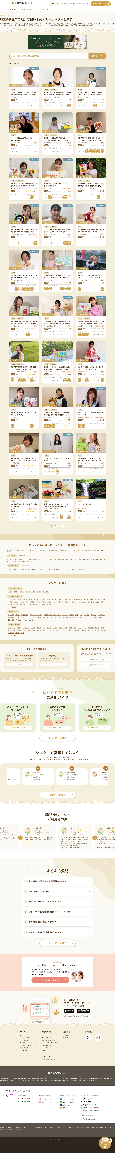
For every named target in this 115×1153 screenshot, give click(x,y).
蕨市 (27, 602)
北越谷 (55, 627)
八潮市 (84, 602)
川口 (44, 627)
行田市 (36, 599)
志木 (102, 627)
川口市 (30, 599)
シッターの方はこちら (99, 3)
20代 (90, 617)
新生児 (75, 617)
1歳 (43, 617)
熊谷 (70, 627)
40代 (100, 617)
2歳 (47, 617)
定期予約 (11, 615)
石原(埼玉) (26, 627)
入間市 (38, 602)
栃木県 (16, 591)
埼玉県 (28, 591)
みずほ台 (63, 630)
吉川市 (35, 604)
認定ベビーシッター (36, 615)
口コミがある (28, 620)
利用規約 (9, 1127)
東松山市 (72, 599)
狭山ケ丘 (91, 627)
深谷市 (103, 599)
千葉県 (33, 591)
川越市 (19, 599)
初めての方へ (55, 3)
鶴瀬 (9, 630)
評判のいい (19, 620)
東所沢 (45, 630)
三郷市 (97, 602)
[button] (47, 787)
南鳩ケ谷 (11, 633)
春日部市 (79, 599)
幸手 (85, 627)
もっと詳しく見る (57, 943)
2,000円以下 (22, 617)
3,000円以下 (32, 617)
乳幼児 (81, 617)
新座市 (61, 602)
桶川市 (67, 602)
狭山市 (86, 599)
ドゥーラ (65, 615)
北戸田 (61, 627)
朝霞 (13, 627)
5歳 (59, 617)
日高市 (29, 604)
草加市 (16, 602)
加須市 (60, 599)
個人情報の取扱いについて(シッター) (22, 1127)
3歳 (51, 617)
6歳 (63, 617)
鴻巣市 (97, 599)
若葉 (89, 630)
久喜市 (73, 602)
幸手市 (16, 604)
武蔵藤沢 (77, 630)
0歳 (39, 617)
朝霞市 (44, 602)
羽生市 (91, 599)
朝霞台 (19, 627)
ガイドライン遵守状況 (73, 1127)
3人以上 (93, 615)
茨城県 (10, 591)
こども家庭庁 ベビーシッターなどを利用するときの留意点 (96, 1127)
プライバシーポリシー (60, 1127)
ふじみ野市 (42, 604)
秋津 (9, 627)
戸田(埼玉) (20, 630)
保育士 (17, 615)
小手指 (80, 627)
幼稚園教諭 (24, 615)
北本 (66, 627)
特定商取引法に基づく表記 (6, 1129)
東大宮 (39, 630)
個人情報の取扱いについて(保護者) (43, 1127)
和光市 (55, 602)
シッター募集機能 (69, 759)
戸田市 (32, 602)
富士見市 (91, 602)
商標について (19, 1129)
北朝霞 (49, 627)
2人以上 (86, 615)
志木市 (49, 602)
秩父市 (42, 599)
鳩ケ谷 (17, 633)
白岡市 (49, 604)
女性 (81, 615)
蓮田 (33, 630)
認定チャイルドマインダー (52, 615)
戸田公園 (28, 630)
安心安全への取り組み (68, 3)
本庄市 (65, 599)
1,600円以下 (12, 617)
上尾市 (10, 602)
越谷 (74, 627)
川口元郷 (104, 630)
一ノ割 (33, 627)
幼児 (86, 617)
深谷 (49, 630)
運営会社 (2, 1127)
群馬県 (22, 591)
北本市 (79, 602)
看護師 (71, 615)
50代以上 (11, 620)
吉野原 (84, 630)
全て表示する (12, 607)
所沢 (13, 630)
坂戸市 (10, 604)
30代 (95, 617)
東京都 (39, 591)
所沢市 (48, 599)
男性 (76, 615)
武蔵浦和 (70, 630)
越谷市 (22, 602)
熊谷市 (25, 599)
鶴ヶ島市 (22, 604)
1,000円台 (101, 615)
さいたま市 (11, 599)
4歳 (55, 617)
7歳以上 (68, 617)
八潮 (22, 633)
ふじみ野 (55, 630)
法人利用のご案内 (83, 3)
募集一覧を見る (57, 795)
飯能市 (54, 599)
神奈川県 (46, 591)
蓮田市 (103, 602)
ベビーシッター (44, 24)
